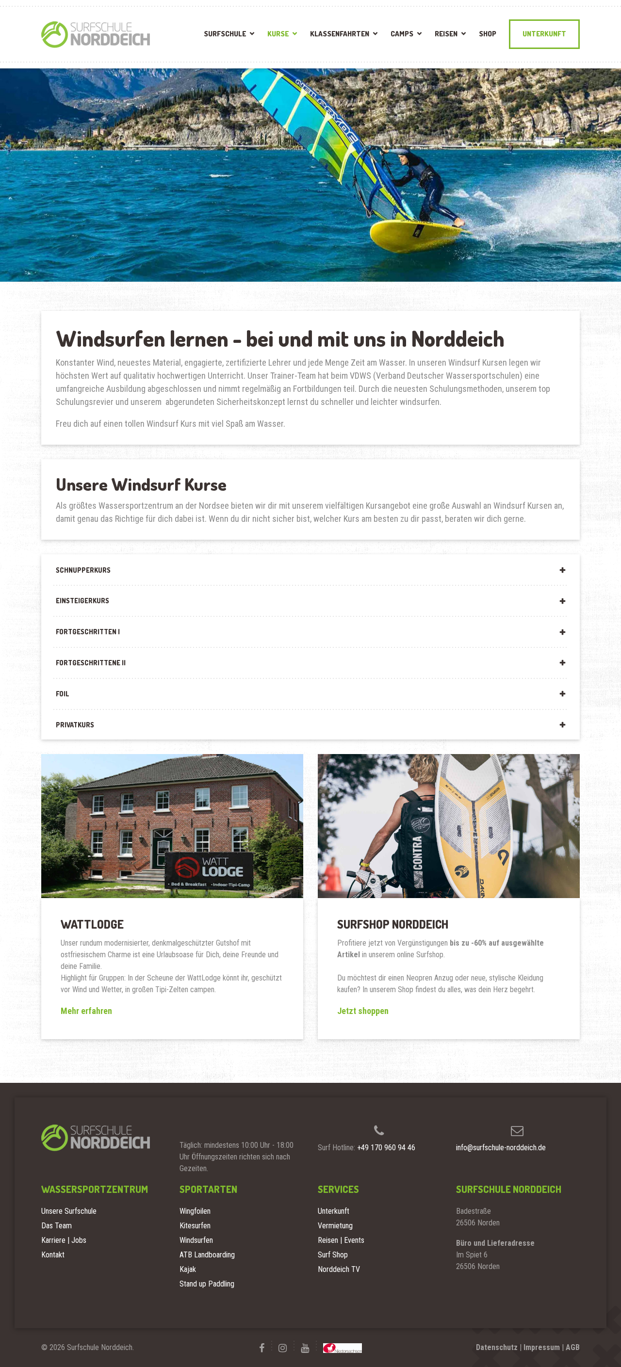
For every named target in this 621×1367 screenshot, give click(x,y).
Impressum (541, 1347)
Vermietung (335, 1225)
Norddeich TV (339, 1269)
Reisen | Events (341, 1240)
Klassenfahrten (339, 33)
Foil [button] (62, 694)
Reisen (446, 33)
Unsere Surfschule (69, 1211)
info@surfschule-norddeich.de (501, 1147)
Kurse (278, 33)
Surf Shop (333, 1254)
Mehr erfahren (86, 1011)
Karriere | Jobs (63, 1240)
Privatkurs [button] (75, 725)
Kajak (188, 1269)
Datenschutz (497, 1347)
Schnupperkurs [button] (83, 570)
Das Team (56, 1225)
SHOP (487, 33)
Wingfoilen (195, 1211)
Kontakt (53, 1254)
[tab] (310, 569)
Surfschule (225, 33)
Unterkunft (544, 33)
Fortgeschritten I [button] (88, 631)
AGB (573, 1347)
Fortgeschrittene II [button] (91, 663)
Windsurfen (196, 1240)
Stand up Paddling (207, 1283)
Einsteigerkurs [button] (82, 600)
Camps (402, 33)
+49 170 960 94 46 (386, 1147)
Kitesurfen (195, 1225)
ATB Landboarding (207, 1254)
